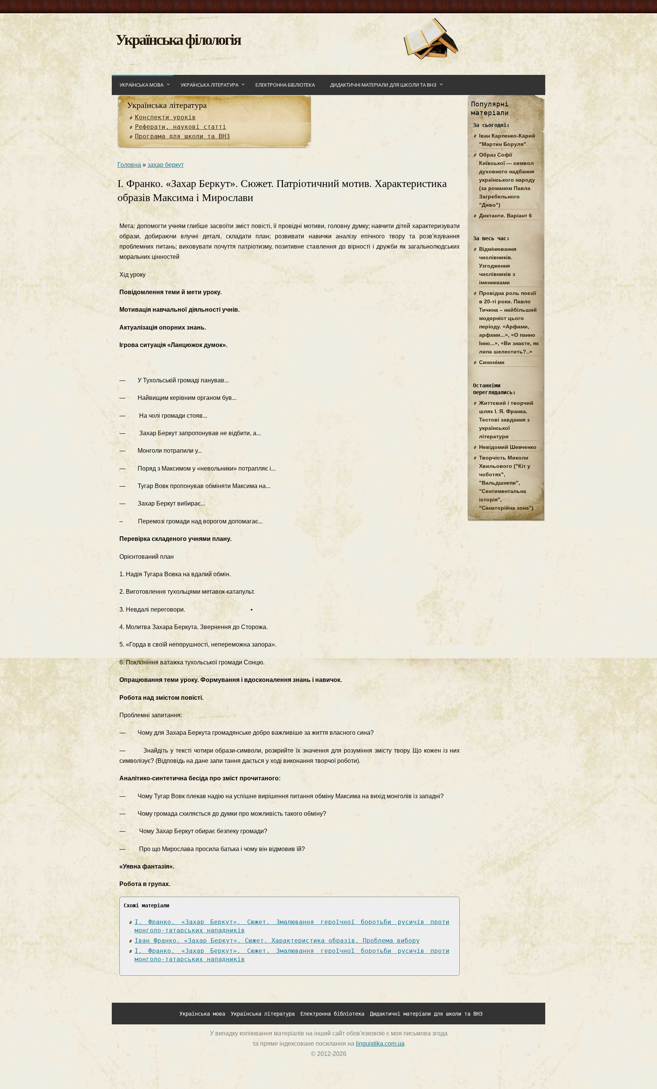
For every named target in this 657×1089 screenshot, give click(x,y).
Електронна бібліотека (285, 84)
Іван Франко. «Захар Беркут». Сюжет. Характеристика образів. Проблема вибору (277, 940)
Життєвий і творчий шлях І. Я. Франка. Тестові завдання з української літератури (506, 419)
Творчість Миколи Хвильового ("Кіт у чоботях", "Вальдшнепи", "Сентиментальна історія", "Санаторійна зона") (506, 483)
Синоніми (492, 362)
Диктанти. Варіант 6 (505, 215)
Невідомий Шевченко (507, 447)
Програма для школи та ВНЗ (182, 136)
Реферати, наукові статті (180, 126)
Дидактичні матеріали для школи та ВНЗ (383, 84)
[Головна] (431, 57)
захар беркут (166, 165)
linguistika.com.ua (380, 1043)
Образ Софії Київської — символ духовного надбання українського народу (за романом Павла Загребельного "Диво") (507, 180)
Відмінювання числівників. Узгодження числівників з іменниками (497, 265)
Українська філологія (178, 39)
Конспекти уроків (165, 117)
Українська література (209, 84)
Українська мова (141, 84)
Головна (129, 165)
